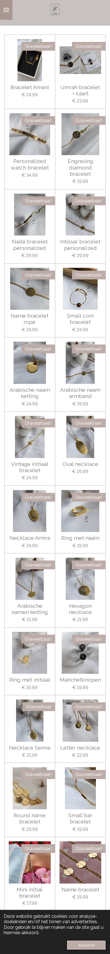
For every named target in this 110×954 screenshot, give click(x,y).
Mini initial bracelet (30, 892)
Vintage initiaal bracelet (30, 467)
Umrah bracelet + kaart (80, 90)
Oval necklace (80, 464)
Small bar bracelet (80, 818)
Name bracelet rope (30, 319)
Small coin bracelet (80, 319)
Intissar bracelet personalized (80, 244)
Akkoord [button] (86, 945)
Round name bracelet (30, 818)
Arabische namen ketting (30, 609)
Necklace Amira (30, 538)
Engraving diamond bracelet (80, 167)
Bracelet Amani (29, 87)
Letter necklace (80, 748)
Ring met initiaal (29, 680)
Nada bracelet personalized (30, 244)
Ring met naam (80, 538)
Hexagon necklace (80, 609)
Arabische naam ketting (30, 393)
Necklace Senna (29, 748)
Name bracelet (80, 889)
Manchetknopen (80, 680)
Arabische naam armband (80, 393)
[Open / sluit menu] (6, 10)
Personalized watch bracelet (30, 164)
